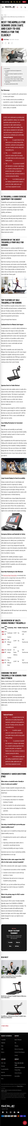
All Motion (17, 946)
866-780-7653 (21, 1063)
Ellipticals (18, 942)
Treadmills (10, 942)
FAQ (15, 1042)
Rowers (2, 1052)
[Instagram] (10, 1112)
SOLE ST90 (10, 163)
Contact (16, 1055)
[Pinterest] (14, 1112)
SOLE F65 (10, 140)
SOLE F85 (10, 153)
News (5, 15)
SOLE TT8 (10, 179)
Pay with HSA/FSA (4, 1069)
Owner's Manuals (18, 1039)
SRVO (2, 1049)
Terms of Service (18, 1073)
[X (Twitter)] (6, 1112)
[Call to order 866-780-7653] (17, 7)
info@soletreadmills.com (20, 1067)
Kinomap (3, 1066)
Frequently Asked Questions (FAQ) (11, 84)
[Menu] (2, 7)
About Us (3, 1072)
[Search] (21, 7)
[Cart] (25, 7)
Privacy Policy (17, 1070)
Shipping (16, 1046)
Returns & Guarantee (19, 1049)
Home (2, 15)
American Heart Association (10, 575)
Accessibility (17, 1076)
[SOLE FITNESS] (10, 7)
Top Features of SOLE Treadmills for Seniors (13, 77)
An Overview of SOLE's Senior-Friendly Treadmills (14, 79)
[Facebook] (2, 1112)
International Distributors (6, 1075)
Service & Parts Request (20, 1052)
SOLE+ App (3, 1063)
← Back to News (4, 1025)
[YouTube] (18, 1112)
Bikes (10, 946)
